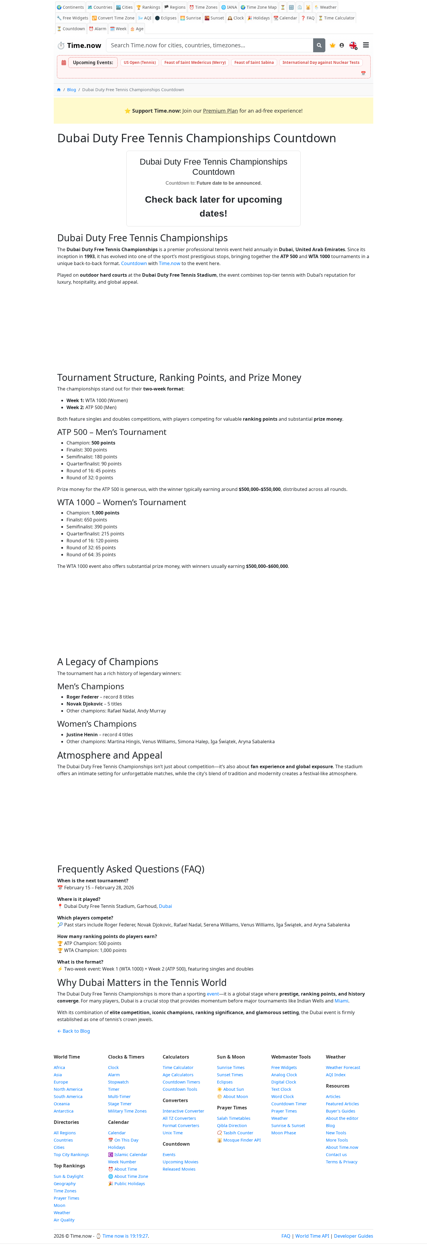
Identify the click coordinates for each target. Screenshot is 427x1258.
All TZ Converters (179, 1118)
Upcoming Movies (180, 1162)
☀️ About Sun (230, 1089)
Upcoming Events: (93, 62)
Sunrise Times (231, 1067)
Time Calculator (178, 1067)
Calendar (285, 18)
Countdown (134, 263)
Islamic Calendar (127, 1154)
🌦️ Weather (325, 7)
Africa (59, 1067)
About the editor (342, 1118)
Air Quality (64, 1220)
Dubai (165, 906)
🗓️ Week (118, 28)
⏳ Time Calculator (336, 18)
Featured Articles (342, 1103)
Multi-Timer (119, 1096)
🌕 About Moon (232, 1096)
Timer (113, 1089)
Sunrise (190, 18)
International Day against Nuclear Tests (321, 62)
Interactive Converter (183, 1111)
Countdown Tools (180, 1089)
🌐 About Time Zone (128, 1176)
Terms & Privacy (341, 1162)
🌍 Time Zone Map (259, 7)
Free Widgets (284, 1067)
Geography (65, 1183)
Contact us (336, 1154)
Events (169, 1154)
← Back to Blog (73, 1031)
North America (68, 1089)
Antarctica (63, 1111)
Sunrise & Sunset (288, 1125)
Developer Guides (353, 1236)
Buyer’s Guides (340, 1111)
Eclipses (225, 1082)
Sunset (214, 18)
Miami (341, 1001)
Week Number (122, 1162)
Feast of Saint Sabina (254, 62)
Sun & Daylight (68, 1176)
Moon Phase (283, 1132)
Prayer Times (66, 1198)
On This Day (123, 1140)
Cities (59, 1147)
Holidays (258, 18)
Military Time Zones (127, 1111)
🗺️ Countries (99, 7)
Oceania (62, 1103)
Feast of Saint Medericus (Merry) (195, 62)
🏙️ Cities (124, 7)
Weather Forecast (343, 1067)
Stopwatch (118, 1082)
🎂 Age (136, 28)
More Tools (337, 1140)
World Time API (312, 1236)
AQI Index (336, 1074)
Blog (71, 89)
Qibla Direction (232, 1125)
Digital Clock (283, 1082)
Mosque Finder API (239, 1140)
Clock (235, 18)
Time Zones (203, 7)
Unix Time (173, 1132)
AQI (144, 18)
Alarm (97, 28)
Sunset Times (230, 1074)
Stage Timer (120, 1103)
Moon (59, 1205)
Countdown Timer (289, 1103)
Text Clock (281, 1089)
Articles (333, 1096)
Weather (62, 1212)
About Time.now (342, 1147)
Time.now (79, 45)
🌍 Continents (70, 7)
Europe (61, 1082)
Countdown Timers (181, 1082)
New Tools (336, 1132)
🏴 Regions (175, 7)
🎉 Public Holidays (126, 1183)
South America (68, 1096)
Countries (63, 1140)
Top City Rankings (71, 1154)
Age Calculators (178, 1074)
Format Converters (181, 1125)
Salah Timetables (233, 1118)
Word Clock (282, 1096)
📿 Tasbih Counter (235, 1132)
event (213, 994)
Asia (58, 1074)
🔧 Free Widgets (72, 18)
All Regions (65, 1132)
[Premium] (332, 45)
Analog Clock (284, 1074)
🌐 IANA (229, 7)
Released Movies (179, 1169)
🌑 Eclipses (166, 18)
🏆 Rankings (148, 7)
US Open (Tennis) (140, 62)
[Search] (319, 45)
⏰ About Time (122, 1169)
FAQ (308, 18)
